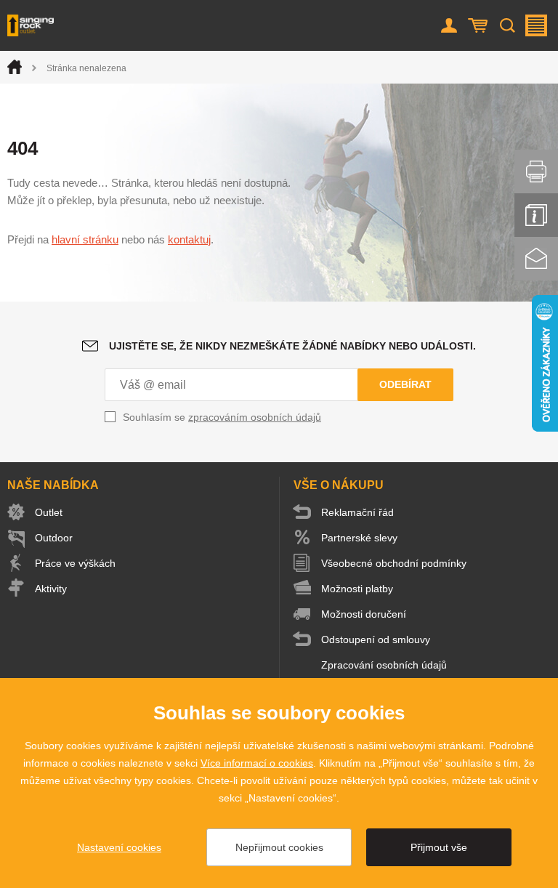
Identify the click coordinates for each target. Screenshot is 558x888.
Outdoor (54, 538)
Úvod (14, 67)
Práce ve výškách (75, 563)
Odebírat (405, 384)
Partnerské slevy (359, 538)
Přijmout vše (439, 847)
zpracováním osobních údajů (254, 417)
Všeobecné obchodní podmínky (393, 563)
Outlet (48, 512)
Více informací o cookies (257, 763)
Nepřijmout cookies (279, 847)
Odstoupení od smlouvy (375, 639)
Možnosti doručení (363, 614)
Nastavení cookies (119, 847)
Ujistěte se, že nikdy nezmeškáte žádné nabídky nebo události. (292, 346)
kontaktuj (189, 239)
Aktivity (51, 588)
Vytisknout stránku (536, 171)
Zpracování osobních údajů (384, 665)
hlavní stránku (85, 239)
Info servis (536, 215)
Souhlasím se (222, 417)
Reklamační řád (357, 512)
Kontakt (536, 258)
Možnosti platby (357, 588)
